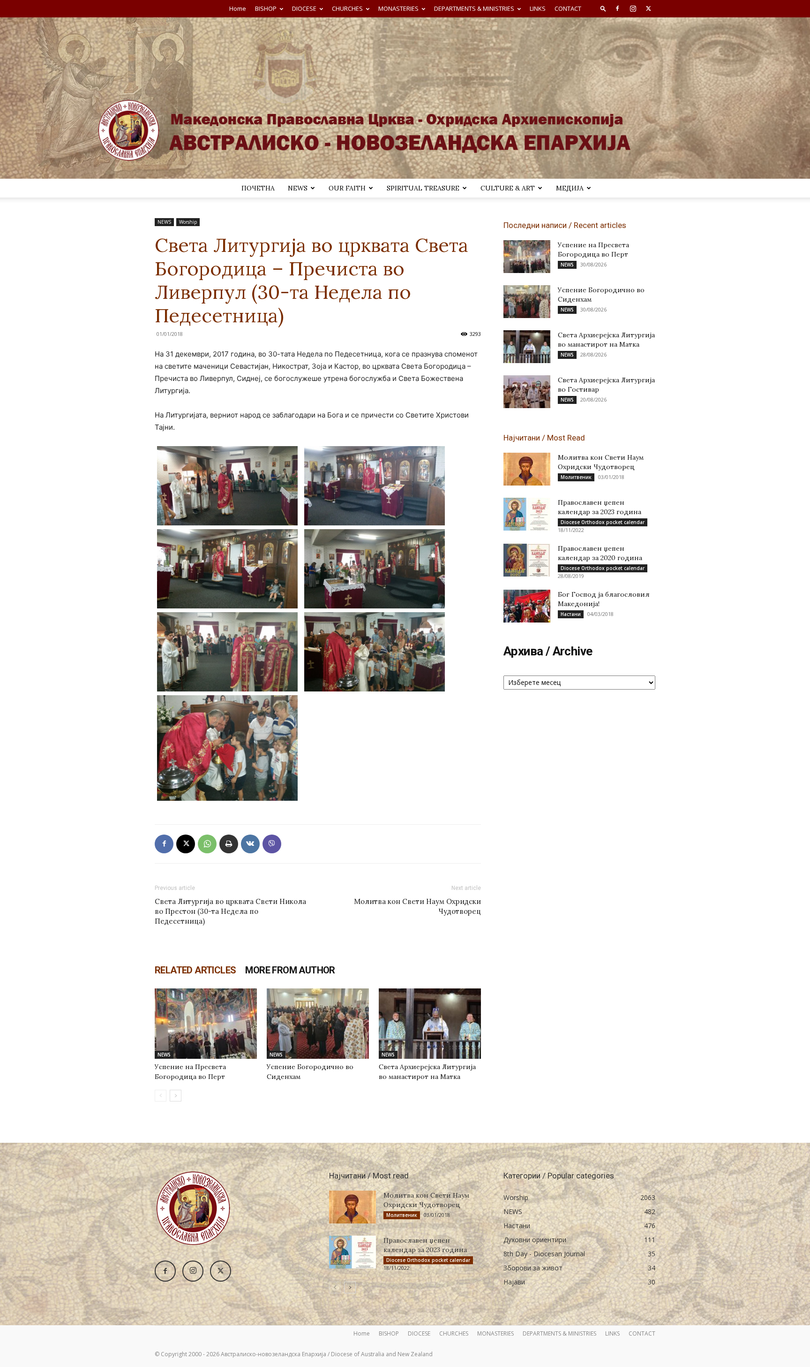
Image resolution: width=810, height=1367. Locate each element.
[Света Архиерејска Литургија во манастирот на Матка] (430, 1023)
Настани (571, 614)
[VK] (250, 844)
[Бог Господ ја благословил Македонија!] (526, 606)
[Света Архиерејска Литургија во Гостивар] (526, 391)
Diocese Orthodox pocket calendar (603, 522)
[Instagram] (633, 8)
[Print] (228, 844)
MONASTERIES (398, 8)
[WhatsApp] (207, 844)
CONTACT (568, 8)
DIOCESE (304, 8)
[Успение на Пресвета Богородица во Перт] (206, 1023)
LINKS (538, 8)
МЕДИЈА (570, 188)
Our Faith (347, 188)
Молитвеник (576, 477)
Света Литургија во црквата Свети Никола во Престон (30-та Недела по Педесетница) (230, 911)
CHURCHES (347, 8)
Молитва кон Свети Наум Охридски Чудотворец (417, 906)
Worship (188, 222)
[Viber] (271, 844)
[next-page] (175, 1095)
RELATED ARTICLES (195, 970)
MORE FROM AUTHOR (290, 970)
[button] (603, 8)
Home (237, 8)
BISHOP (266, 8)
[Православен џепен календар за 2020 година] (526, 560)
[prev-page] (160, 1095)
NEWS (298, 188)
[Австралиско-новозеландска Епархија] (405, 98)
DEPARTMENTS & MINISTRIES (474, 8)
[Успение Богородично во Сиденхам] (318, 1023)
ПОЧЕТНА (258, 188)
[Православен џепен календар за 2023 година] (526, 514)
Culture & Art (507, 188)
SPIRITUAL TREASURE (423, 188)
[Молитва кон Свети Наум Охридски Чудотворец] (526, 469)
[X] (648, 8)
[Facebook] (617, 8)
